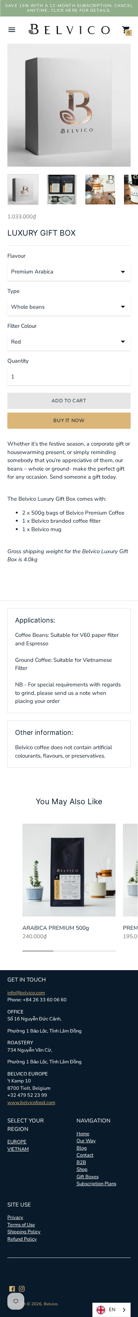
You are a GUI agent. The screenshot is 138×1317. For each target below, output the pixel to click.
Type (13, 291)
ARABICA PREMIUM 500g (55, 928)
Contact (85, 1155)
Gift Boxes (88, 1176)
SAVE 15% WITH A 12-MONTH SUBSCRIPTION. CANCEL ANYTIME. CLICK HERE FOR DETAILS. (69, 8)
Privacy (15, 1217)
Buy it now (69, 420)
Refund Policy (22, 1239)
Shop (82, 1169)
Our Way (86, 1141)
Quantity (18, 361)
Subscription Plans (96, 1183)
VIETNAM (18, 1149)
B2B (81, 1162)
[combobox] (111, 1310)
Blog (82, 1148)
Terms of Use (21, 1225)
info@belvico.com (26, 993)
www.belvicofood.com (31, 1102)
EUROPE (16, 1142)
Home (83, 1134)
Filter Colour (21, 326)
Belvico (50, 1304)
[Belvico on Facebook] (12, 1288)
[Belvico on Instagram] (22, 1288)
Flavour (16, 256)
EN (112, 1309)
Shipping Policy (23, 1232)
